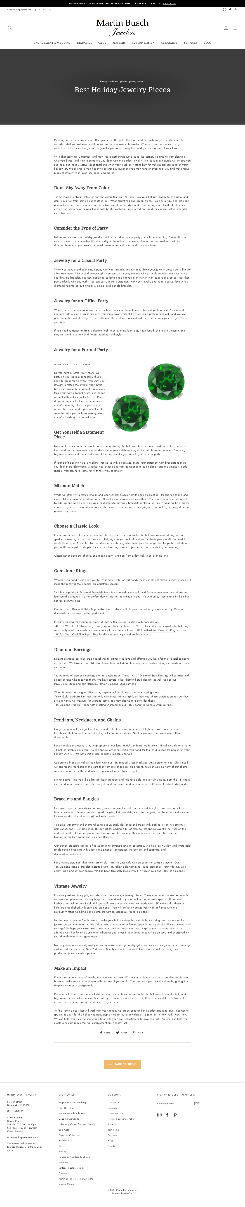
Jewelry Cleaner (67, 1184)
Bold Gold (64, 1129)
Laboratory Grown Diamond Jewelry (77, 1124)
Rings (61, 1146)
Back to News (124, 1064)
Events (111, 1146)
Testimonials (114, 1129)
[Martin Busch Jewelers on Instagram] (159, 1115)
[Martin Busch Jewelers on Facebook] (167, 1115)
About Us (112, 1124)
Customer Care (116, 1113)
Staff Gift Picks (66, 1108)
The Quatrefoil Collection (72, 1113)
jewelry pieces (136, 81)
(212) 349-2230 (43, 9)
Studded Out (65, 1140)
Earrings (63, 1151)
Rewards (112, 1108)
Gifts (102, 42)
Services (190, 42)
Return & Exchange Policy (121, 1118)
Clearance (169, 42)
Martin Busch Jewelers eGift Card (76, 1178)
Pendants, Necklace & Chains (74, 1157)
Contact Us (113, 1102)
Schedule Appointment (19, 9)
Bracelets (63, 1162)
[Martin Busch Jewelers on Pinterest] (175, 1115)
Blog (207, 42)
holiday (103, 81)
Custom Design (143, 42)
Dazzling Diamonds (69, 1118)
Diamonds (84, 42)
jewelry (123, 81)
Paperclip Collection (69, 1135)
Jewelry (119, 42)
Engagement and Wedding (72, 1102)
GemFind (128, 1193)
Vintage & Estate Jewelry (71, 1167)
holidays (114, 81)
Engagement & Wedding (52, 42)
